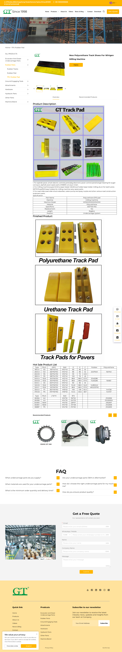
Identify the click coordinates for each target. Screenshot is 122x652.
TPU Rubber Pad (18, 47)
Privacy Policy (49, 647)
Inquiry (76, 65)
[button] (110, 415)
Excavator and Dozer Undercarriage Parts (13, 60)
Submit (86, 572)
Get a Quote (113, 11)
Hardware (9, 89)
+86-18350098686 (61, 2)
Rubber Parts (10, 65)
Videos (71, 11)
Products (54, 11)
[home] (20, 592)
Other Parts (9, 98)
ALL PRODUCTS (11, 54)
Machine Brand (11, 102)
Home (47, 11)
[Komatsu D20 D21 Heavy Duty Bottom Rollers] (103, 433)
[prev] (34, 89)
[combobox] (66, 534)
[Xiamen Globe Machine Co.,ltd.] (7, 11)
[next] (65, 89)
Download (97, 11)
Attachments (10, 85)
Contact (90, 11)
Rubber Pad (11, 73)
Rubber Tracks (12, 69)
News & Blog (79, 11)
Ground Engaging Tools (14, 81)
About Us (64, 11)
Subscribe (104, 623)
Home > (8, 47)
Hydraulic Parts (11, 94)
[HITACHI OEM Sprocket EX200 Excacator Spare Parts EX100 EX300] (46, 433)
